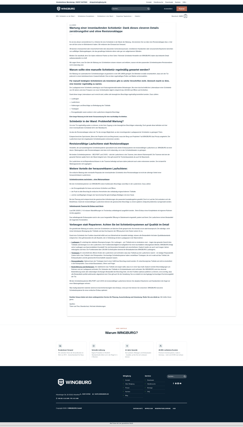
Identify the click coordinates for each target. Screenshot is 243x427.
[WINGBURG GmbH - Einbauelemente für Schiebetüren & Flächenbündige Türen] (70, 9)
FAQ (148, 391)
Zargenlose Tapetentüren (123, 16)
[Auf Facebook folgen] (173, 383)
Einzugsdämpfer (76, 112)
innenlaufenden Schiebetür (82, 128)
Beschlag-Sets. (121, 272)
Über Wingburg (129, 384)
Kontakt (148, 2)
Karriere (177, 2)
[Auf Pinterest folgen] (176, 383)
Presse (127, 388)
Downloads (169, 2)
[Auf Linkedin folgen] (178, 383)
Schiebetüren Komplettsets (86, 16)
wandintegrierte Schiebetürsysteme (93, 148)
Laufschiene (75, 102)
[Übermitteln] (148, 9)
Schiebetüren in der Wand (105, 16)
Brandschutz (84, 306)
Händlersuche (158, 2)
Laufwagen (75, 99)
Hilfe (184, 2)
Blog (126, 395)
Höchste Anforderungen (98, 306)
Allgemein (72, 25)
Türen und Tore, (74, 306)
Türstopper (75, 109)
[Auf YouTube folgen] (180, 383)
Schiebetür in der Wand (114, 42)
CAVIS (105, 154)
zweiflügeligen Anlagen (85, 195)
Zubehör (137, 16)
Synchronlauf (99, 195)
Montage (150, 388)
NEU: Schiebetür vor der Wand (65, 16)
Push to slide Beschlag (81, 191)
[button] (179, 16)
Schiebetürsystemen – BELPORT (88, 154)
